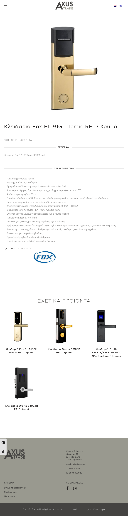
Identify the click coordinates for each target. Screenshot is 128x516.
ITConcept (98, 509)
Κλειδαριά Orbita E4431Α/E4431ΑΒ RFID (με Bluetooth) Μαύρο (106, 352)
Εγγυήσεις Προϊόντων (15, 488)
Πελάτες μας (10, 492)
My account (10, 496)
